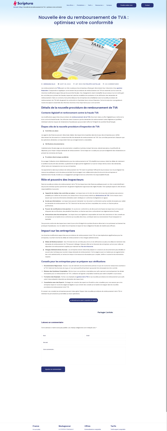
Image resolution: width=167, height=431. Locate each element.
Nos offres (70, 5)
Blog (20, 7)
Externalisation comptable (93, 429)
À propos (109, 5)
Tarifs (90, 5)
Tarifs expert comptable (118, 429)
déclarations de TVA (102, 195)
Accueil (15, 7)
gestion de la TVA (83, 277)
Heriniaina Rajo (49, 84)
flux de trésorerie (87, 246)
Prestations (80, 5)
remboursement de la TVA (81, 117)
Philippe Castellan (93, 84)
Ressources (99, 5)
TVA (58, 88)
